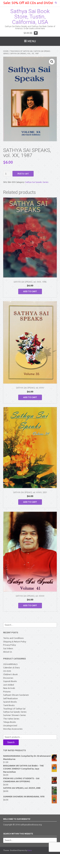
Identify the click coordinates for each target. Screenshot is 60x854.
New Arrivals (9, 688)
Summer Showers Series (14, 715)
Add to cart (23, 173)
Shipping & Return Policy (14, 641)
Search (11, 742)
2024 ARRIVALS (10, 664)
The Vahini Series (11, 719)
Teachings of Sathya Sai (21, 51)
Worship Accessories (13, 729)
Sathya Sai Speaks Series (36, 182)
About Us (7, 652)
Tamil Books (9, 705)
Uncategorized (10, 725)
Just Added (8, 685)
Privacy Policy (9, 645)
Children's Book (10, 674)
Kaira (30, 850)
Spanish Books (10, 702)
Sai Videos (8, 648)
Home (5, 51)
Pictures (7, 691)
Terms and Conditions (13, 638)
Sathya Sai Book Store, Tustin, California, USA (30, 16)
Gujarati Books (10, 681)
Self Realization (10, 698)
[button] (52, 62)
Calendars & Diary (11, 667)
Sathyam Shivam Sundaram (16, 695)
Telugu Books (9, 722)
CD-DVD (7, 671)
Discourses (8, 678)
